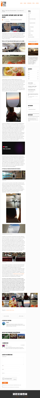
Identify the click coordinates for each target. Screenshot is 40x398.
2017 (28, 70)
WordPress (26, 396)
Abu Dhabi (29, 12)
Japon (35, 84)
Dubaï (6, 10)
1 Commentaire (7, 21)
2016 (28, 72)
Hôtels (33, 3)
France (9, 10)
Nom (3, 365)
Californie (7, 310)
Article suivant (21, 316)
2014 (28, 76)
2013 (28, 78)
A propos (37, 3)
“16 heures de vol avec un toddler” (18, 273)
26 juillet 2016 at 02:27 (8, 346)
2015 (28, 74)
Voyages (25, 3)
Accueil (21, 3)
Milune (6, 344)
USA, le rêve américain (13, 10)
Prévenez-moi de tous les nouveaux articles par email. (10, 387)
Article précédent (6, 316)
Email (3, 369)
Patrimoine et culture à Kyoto (32, 86)
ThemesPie (17, 396)
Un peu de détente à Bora (31, 89)
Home (4, 10)
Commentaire (4, 356)
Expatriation (29, 3)
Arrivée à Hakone (30, 82)
